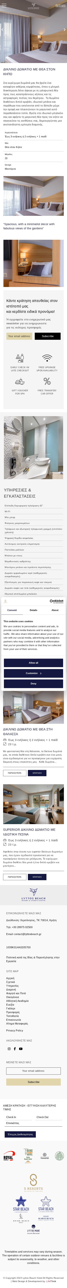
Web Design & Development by (34, 1281)
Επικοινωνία (13, 1019)
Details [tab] (33, 610)
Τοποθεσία (12, 1016)
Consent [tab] (12, 610)
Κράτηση (60, 5)
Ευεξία (10, 1004)
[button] (4, 6)
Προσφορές (13, 1012)
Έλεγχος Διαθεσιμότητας (20, 1134)
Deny (33, 683)
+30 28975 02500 (22, 927)
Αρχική (10, 978)
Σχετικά (10, 982)
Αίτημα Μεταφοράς (17, 1023)
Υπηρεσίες (12, 985)
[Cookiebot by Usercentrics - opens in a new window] (49, 602)
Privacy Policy (14, 1030)
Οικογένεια (12, 997)
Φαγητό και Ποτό (16, 993)
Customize (32, 673)
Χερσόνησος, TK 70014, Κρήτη (38, 920)
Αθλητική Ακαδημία (17, 1001)
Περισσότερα (15, 773)
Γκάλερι (10, 1008)
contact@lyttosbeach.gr (27, 934)
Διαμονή (11, 989)
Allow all (33, 662)
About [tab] (55, 610)
